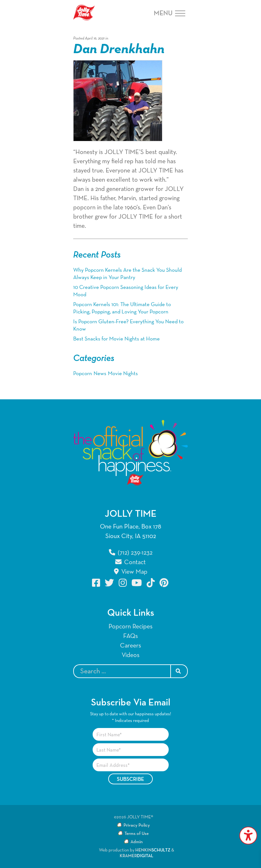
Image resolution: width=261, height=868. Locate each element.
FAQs (130, 636)
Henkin (152, 850)
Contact (134, 562)
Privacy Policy (136, 825)
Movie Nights (123, 373)
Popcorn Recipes (130, 626)
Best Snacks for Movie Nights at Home (116, 339)
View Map (133, 572)
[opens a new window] (96, 582)
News (100, 373)
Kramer (136, 856)
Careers (130, 645)
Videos (130, 655)
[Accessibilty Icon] (248, 835)
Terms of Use (136, 833)
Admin (136, 842)
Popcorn (82, 373)
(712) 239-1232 (134, 553)
